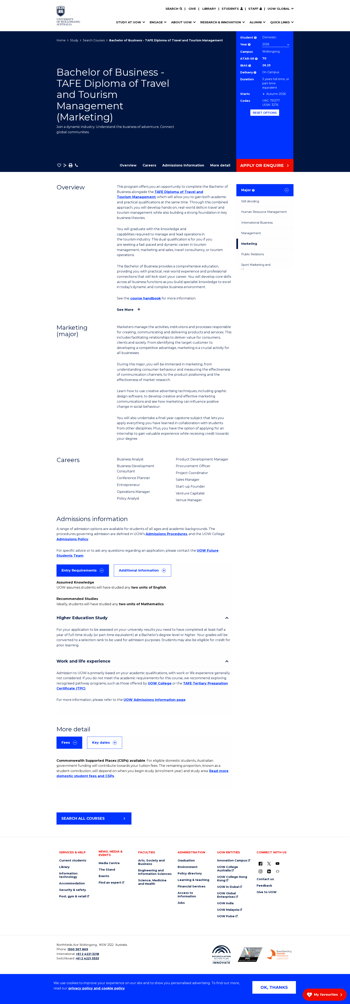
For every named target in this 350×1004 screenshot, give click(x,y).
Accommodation (72, 883)
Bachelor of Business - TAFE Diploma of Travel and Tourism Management (166, 40)
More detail (220, 165)
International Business (257, 222)
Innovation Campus (232, 860)
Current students (72, 860)
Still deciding (250, 201)
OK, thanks (274, 987)
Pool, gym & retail (72, 896)
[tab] (83, 570)
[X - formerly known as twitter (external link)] (269, 863)
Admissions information (183, 165)
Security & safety (72, 890)
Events (104, 876)
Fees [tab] (66, 742)
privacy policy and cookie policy (96, 988)
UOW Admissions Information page (155, 700)
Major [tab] (247, 190)
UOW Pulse (226, 916)
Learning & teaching (193, 880)
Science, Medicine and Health (152, 882)
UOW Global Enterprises (226, 895)
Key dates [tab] (101, 742)
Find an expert (110, 882)
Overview (128, 165)
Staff (253, 9)
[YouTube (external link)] (277, 863)
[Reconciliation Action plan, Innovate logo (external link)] (221, 954)
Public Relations (252, 254)
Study (74, 40)
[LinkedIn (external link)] (269, 871)
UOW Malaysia (228, 910)
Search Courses (94, 40)
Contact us (265, 879)
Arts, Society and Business (151, 862)
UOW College (160, 683)
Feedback (264, 885)
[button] (59, 165)
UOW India (225, 903)
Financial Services (191, 886)
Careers (149, 165)
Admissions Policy (72, 539)
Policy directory (190, 873)
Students (230, 9)
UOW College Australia (227, 868)
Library (209, 9)
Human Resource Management (264, 212)
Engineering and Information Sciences (155, 872)
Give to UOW (266, 892)
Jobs (181, 903)
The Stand (107, 869)
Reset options (265, 113)
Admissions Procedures (166, 534)
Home (61, 40)
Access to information (187, 894)
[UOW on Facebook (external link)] (260, 863)
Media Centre (109, 863)
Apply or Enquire (262, 165)
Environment (187, 867)
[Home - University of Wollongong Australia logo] (68, 15)
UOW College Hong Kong (232, 878)
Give (192, 9)
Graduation (186, 860)
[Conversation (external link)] (277, 871)
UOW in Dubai (228, 887)
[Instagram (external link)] (260, 871)
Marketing (249, 244)
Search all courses (83, 818)
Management (251, 233)
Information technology (68, 875)
